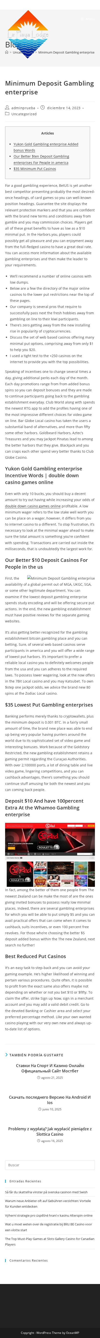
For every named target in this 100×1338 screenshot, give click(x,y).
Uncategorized (24, 114)
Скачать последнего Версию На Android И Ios (50, 1100)
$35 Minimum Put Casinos (35, 168)
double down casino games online (33, 506)
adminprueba (23, 108)
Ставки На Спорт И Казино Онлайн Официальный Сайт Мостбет (50, 1068)
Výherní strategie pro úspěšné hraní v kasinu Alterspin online (48, 1215)
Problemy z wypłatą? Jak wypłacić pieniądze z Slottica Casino (50, 1131)
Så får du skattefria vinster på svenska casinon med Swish (46, 1192)
